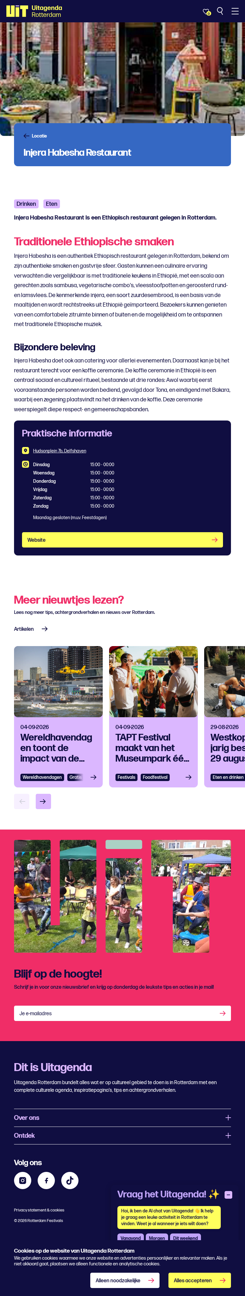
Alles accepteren (193, 1281)
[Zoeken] (220, 11)
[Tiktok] (69, 1180)
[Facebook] (46, 1180)
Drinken (26, 204)
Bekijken (95, 777)
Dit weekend (185, 1238)
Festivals (126, 777)
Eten (51, 204)
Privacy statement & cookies (39, 1210)
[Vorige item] (21, 801)
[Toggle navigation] (235, 11)
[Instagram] (22, 1180)
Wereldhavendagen (42, 777)
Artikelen (24, 629)
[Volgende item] (43, 801)
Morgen (157, 1238)
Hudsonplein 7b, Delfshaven (59, 451)
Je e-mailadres (35, 1014)
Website (36, 540)
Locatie (39, 136)
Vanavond (131, 1238)
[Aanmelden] (223, 1013)
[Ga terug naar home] (34, 11)
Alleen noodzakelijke (118, 1281)
